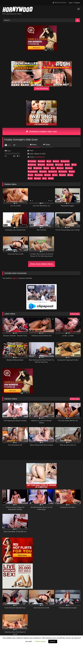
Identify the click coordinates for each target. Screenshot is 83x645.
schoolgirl (39, 175)
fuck (74, 164)
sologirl (38, 178)
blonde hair (66, 161)
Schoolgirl (33, 161)
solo (31, 178)
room (31, 175)
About (34, 144)
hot (54, 168)
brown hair (33, 164)
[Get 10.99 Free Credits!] (41, 50)
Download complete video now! (42, 131)
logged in (15, 278)
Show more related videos (41, 264)
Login (70, 2)
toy (45, 178)
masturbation (33, 171)
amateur (42, 161)
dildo (68, 164)
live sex (61, 168)
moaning (43, 171)
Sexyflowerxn (40, 157)
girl (30, 168)
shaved (63, 175)
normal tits (64, 171)
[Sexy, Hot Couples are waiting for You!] (41, 488)
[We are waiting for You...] (41, 125)
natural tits (53, 171)
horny (47, 168)
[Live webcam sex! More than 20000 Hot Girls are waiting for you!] (17, 588)
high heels (39, 168)
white (51, 178)
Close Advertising (41, 88)
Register (77, 2)
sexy (55, 175)
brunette (42, 164)
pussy (72, 171)
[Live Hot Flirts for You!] (17, 562)
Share (47, 144)
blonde (57, 161)
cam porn (60, 164)
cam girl (50, 164)
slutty (71, 175)
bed (50, 161)
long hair (69, 168)
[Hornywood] (41, 10)
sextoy (48, 175)
